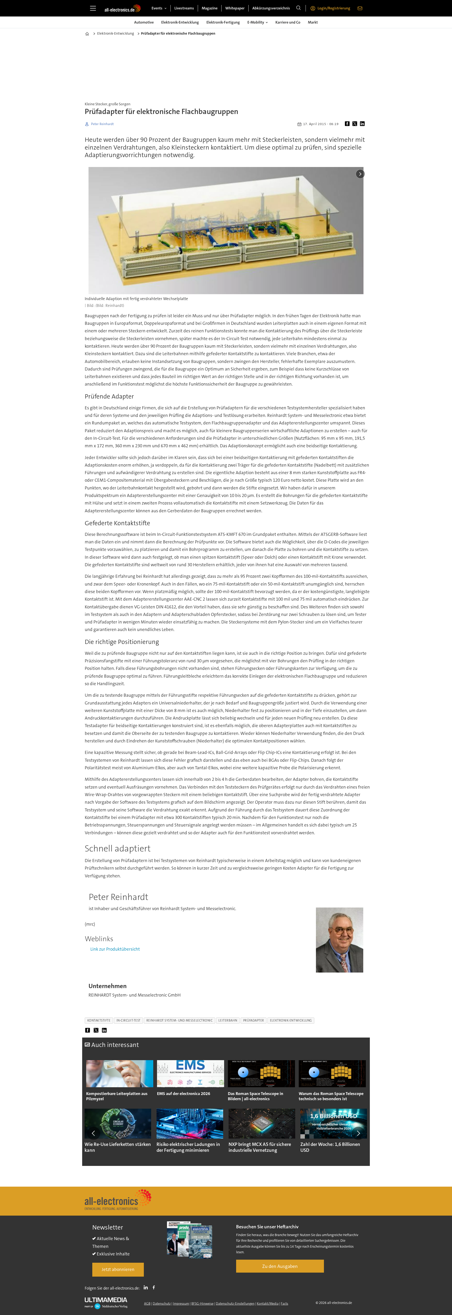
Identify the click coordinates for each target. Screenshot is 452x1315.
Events (157, 8)
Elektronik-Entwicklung (180, 22)
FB (154, 1287)
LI (146, 1287)
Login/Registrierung (334, 8)
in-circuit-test (129, 1020)
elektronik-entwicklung (291, 1020)
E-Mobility (255, 22)
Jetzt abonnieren (118, 1269)
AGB (147, 1303)
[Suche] (298, 8)
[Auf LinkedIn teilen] (363, 124)
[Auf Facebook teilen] (348, 124)
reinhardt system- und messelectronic (179, 1020)
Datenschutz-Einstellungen (235, 1303)
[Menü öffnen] (93, 8)
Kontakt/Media (267, 1303)
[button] (93, 1133)
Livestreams (184, 8)
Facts (284, 1303)
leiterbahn (227, 1020)
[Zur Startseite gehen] (122, 8)
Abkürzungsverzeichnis (271, 8)
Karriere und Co (287, 22)
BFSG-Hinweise (202, 1303)
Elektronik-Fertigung (223, 22)
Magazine (210, 8)
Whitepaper (235, 8)
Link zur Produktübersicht (115, 949)
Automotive (144, 22)
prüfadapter (253, 1020)
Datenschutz (162, 1303)
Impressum (181, 1303)
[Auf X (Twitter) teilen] (355, 124)
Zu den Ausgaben (280, 1266)
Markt (313, 22)
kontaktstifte (99, 1020)
